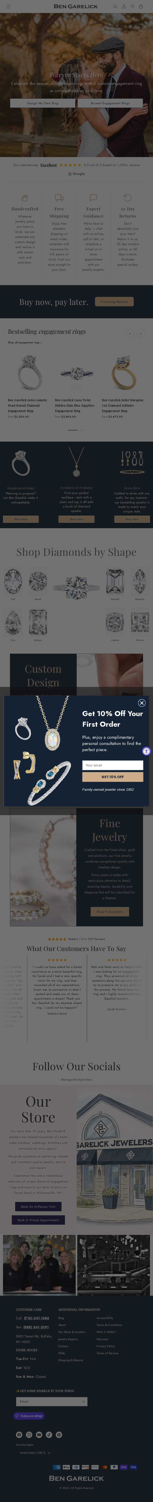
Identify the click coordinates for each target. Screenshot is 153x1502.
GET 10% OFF (113, 777)
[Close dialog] (141, 702)
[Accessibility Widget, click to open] (146, 751)
